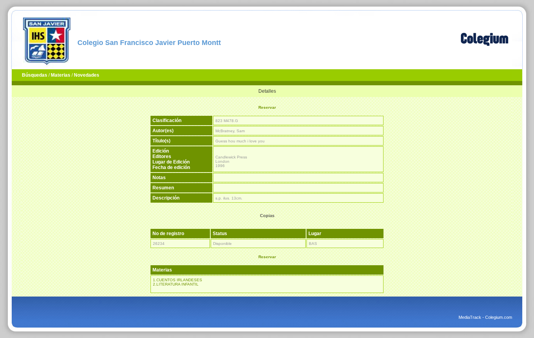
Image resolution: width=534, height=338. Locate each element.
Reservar (267, 107)
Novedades (86, 75)
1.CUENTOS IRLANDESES (177, 280)
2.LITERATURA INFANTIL (176, 284)
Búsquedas (34, 75)
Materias (60, 75)
